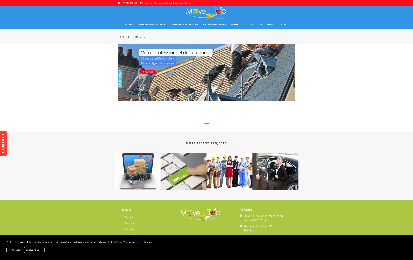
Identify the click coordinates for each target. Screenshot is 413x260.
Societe (248, 24)
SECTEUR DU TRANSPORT (275, 181)
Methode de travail (214, 24)
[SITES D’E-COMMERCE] (138, 166)
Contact (282, 24)
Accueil (129, 24)
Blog (270, 24)
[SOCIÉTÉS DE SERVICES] (229, 166)
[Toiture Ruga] (206, 83)
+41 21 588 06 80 (129, 2)
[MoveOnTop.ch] (206, 13)
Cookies (129, 229)
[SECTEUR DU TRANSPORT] (275, 166)
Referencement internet (153, 24)
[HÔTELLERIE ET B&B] (183, 166)
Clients (235, 24)
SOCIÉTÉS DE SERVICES (229, 181)
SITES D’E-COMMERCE (138, 181)
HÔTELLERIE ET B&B (183, 181)
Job (260, 24)
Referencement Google (184, 24)
